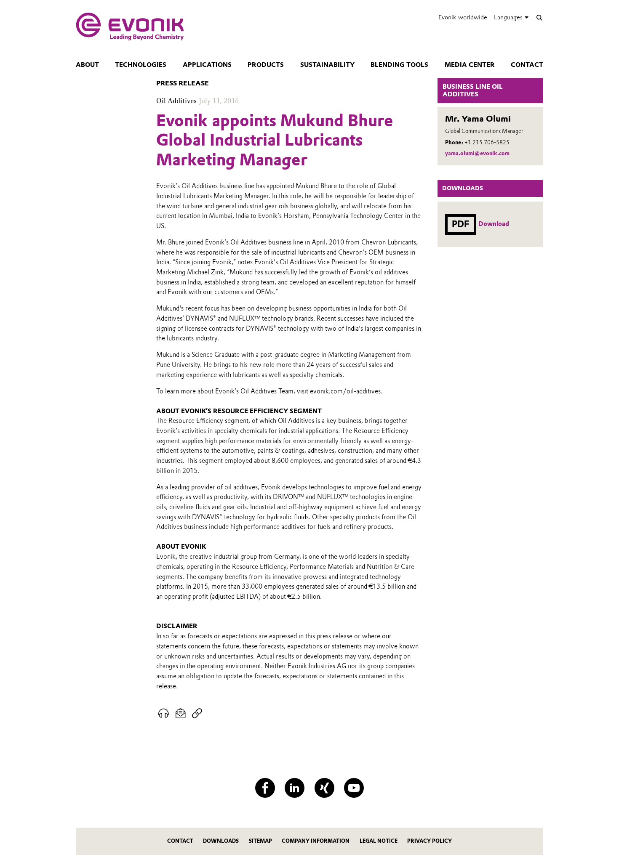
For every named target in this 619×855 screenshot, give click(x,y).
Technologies (140, 65)
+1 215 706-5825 (487, 142)
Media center (470, 65)
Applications (207, 65)
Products (266, 65)
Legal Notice (379, 841)
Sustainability (327, 65)
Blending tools (399, 65)
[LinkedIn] (294, 788)
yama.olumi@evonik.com (477, 153)
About (87, 65)
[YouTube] (354, 788)
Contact (527, 65)
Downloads (221, 841)
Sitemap (260, 841)
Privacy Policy (429, 841)
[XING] (324, 788)
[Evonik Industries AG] (130, 26)
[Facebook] (265, 788)
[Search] (539, 17)
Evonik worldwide (462, 17)
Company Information (316, 841)
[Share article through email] (181, 714)
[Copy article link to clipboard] (197, 714)
